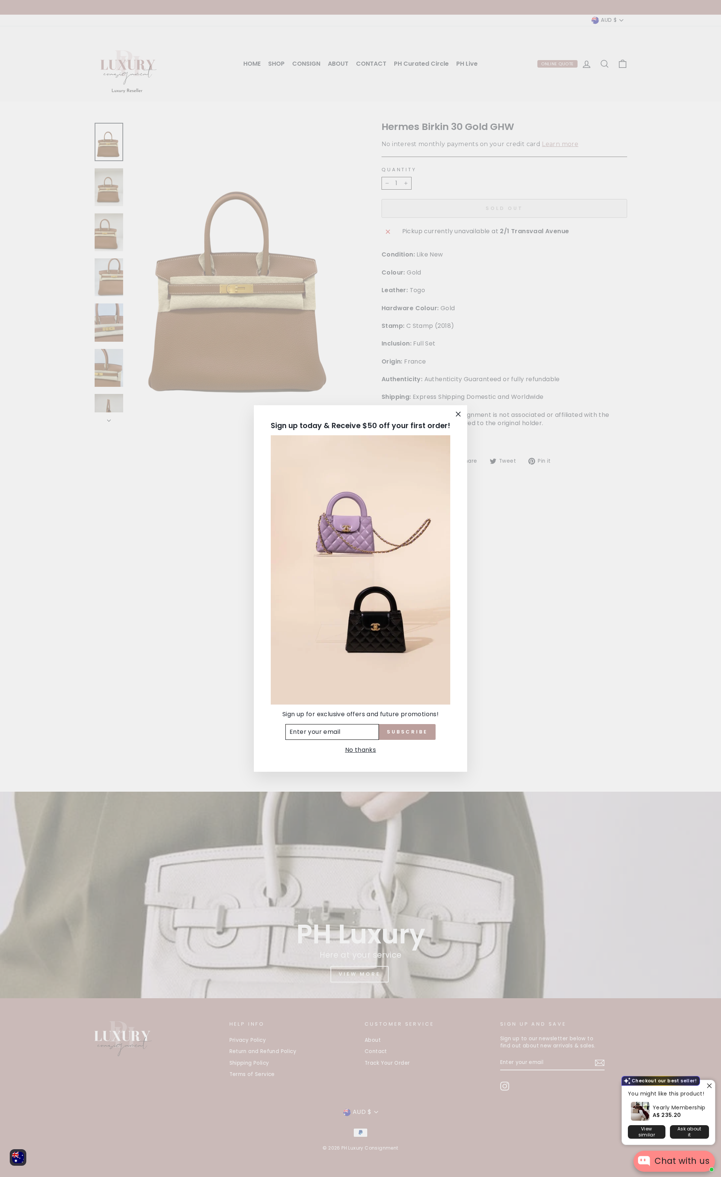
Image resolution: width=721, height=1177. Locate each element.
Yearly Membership (679, 1107)
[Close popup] (708, 1086)
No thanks (360, 749)
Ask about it (689, 1132)
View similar (646, 1132)
